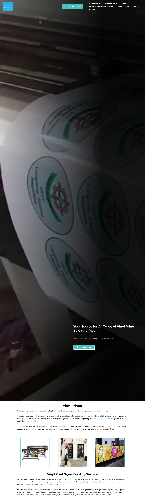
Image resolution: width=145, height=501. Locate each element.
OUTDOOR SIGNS (111, 4)
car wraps (96, 411)
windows (103, 416)
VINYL (136, 6)
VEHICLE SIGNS (123, 6)
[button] (72, 6)
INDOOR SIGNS (94, 4)
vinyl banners (80, 411)
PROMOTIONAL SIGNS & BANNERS (101, 6)
